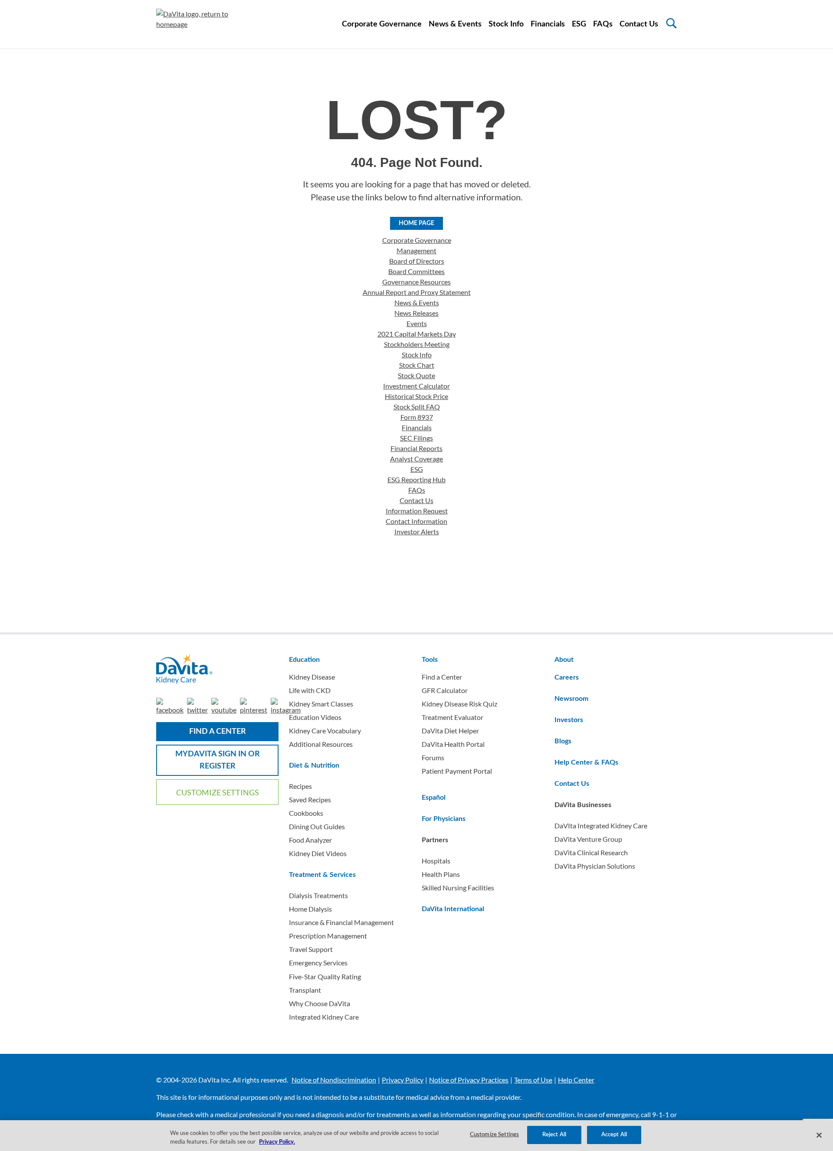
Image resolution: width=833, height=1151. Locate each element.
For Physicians (444, 818)
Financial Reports (416, 448)
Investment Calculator (416, 386)
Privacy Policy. (277, 1142)
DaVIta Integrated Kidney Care (600, 825)
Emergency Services (318, 962)
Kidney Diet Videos (318, 853)
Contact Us (639, 24)
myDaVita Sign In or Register (217, 760)
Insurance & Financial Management (341, 922)
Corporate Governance (382, 24)
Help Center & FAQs (586, 762)
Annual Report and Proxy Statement (417, 292)
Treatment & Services (322, 874)
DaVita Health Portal (453, 744)
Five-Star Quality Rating (325, 976)
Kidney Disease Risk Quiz (459, 704)
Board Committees (416, 271)
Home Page (416, 223)
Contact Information (416, 521)
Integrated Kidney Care (324, 1017)
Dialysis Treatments (318, 895)
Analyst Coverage (416, 459)
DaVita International (453, 909)
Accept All (614, 1135)
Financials (548, 24)
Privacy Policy (402, 1080)
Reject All (554, 1135)
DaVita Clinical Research (591, 852)
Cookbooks (306, 813)
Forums (433, 757)
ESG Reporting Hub (416, 479)
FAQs (603, 24)
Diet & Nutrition (314, 765)
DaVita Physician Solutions (594, 866)
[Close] (819, 1134)
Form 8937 (416, 417)
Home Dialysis (310, 909)
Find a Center (442, 677)
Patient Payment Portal (457, 771)
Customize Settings (217, 792)
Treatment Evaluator (452, 717)
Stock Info (506, 24)
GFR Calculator (445, 690)
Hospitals (436, 861)
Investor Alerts (416, 531)
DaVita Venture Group (588, 839)
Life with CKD (310, 690)
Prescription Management (328, 936)
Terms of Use (533, 1080)
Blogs (562, 741)
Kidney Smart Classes (321, 704)
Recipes (300, 786)
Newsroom (571, 698)
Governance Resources (416, 282)
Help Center (576, 1080)
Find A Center (217, 732)
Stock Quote (416, 375)
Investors (568, 719)
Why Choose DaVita (319, 1003)
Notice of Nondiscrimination (334, 1080)
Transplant (305, 990)
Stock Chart (416, 365)
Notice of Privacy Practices (468, 1080)
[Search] (671, 23)
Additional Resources (321, 744)
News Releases (416, 313)
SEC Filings (416, 438)
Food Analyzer (310, 840)
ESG (579, 24)
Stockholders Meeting (416, 344)
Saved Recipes (310, 799)
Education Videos (315, 717)
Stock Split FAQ (417, 406)
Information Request (417, 511)
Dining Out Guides (317, 826)
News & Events (455, 24)
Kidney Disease (312, 677)
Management (416, 250)
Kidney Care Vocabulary (325, 730)
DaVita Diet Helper (450, 730)
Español (434, 797)
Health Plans (441, 874)
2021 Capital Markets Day (416, 334)
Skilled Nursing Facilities (458, 887)
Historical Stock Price (416, 396)
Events (417, 323)
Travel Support (311, 949)
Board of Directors (416, 261)
